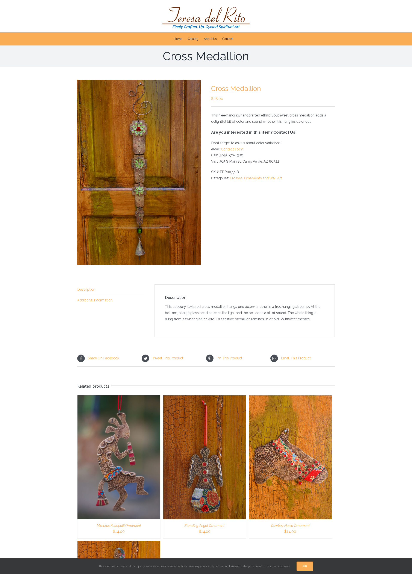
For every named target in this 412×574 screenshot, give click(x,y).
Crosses (236, 178)
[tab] (110, 289)
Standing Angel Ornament (204, 526)
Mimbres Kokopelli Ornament (119, 526)
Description (86, 289)
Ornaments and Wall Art (263, 178)
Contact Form (232, 149)
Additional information (94, 300)
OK (305, 566)
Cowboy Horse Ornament (290, 526)
